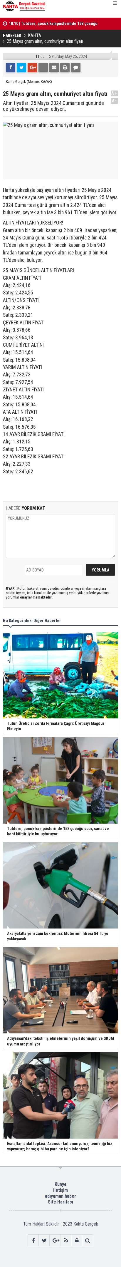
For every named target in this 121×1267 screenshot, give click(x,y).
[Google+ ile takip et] (55, 1240)
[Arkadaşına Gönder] (54, 67)
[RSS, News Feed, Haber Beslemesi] (65, 1240)
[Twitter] (21, 67)
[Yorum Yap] (75, 67)
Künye (61, 1184)
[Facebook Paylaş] (43, 67)
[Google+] (32, 67)
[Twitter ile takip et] (44, 1240)
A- (114, 100)
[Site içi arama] (87, 1240)
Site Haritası (60, 1202)
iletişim (60, 1190)
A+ (114, 93)
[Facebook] (10, 67)
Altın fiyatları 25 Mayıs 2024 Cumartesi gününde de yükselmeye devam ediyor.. (53, 106)
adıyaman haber (60, 1196)
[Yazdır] (65, 67)
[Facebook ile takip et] (33, 1240)
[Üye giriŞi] (76, 1240)
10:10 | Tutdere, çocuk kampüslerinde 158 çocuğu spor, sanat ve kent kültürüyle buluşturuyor (53, 19)
